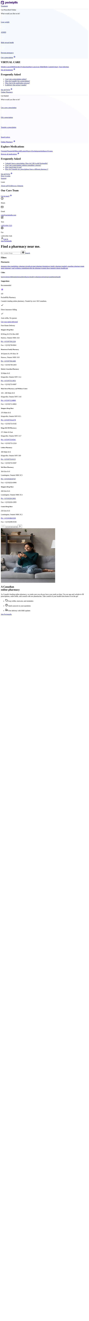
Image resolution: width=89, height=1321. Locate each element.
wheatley (31, 277)
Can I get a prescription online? (16, 79)
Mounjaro (8, 1081)
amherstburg (24, 277)
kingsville (9, 277)
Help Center (9, 1181)
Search (27, 253)
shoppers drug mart (7, 266)
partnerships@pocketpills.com (33, 776)
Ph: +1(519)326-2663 (8, 498)
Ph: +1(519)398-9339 (8, 518)
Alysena (50, 151)
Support (3, 178)
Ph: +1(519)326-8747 (8, 479)
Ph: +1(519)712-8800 (8, 400)
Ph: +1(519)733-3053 (8, 381)
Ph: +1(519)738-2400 (8, 361)
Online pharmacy (11, 975)
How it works (5, 176)
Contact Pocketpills (11, 1179)
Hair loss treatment (11, 877)
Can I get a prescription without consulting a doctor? (23, 165)
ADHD (12, 67)
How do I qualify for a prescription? (17, 81)
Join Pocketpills (6, 241)
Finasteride (11, 151)
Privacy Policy (6, 1294)
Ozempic (4, 151)
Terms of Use (5, 1290)
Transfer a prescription (13, 977)
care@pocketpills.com (8, 215)
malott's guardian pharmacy (71, 266)
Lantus (23, 151)
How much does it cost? (13, 167)
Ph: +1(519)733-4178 (8, 420)
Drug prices (9, 981)
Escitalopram (36, 151)
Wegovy (29, 151)
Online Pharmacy (7, 92)
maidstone (52, 277)
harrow (3, 277)
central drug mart (47, 268)
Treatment (4, 6)
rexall (28, 266)
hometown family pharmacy (52, 266)
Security (4, 1286)
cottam (37, 277)
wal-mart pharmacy (36, 266)
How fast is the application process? (17, 83)
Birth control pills (11, 881)
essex (47, 277)
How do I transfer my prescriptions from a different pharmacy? (26, 169)
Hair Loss (32, 67)
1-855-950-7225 (6, 225)
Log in (5, 239)
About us (4, 186)
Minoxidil (18, 151)
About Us (8, 1177)
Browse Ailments (17, 186)
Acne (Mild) (39, 67)
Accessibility (9, 1185)
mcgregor (42, 277)
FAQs (9, 186)
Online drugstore (11, 979)
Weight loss (9, 875)
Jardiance (44, 151)
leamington (16, 277)
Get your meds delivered (9, 322)
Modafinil (8, 1079)
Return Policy (5, 1298)
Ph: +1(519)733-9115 (8, 459)
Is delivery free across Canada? (15, 85)
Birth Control (48, 67)
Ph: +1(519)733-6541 (8, 440)
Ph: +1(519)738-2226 (8, 341)
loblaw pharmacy (20, 266)
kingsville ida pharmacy (33, 268)
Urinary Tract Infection (61, 67)
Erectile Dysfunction (22, 67)
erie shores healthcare (60, 268)
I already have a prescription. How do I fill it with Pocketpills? (26, 163)
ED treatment (9, 879)
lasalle (58, 277)
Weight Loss (5, 67)
